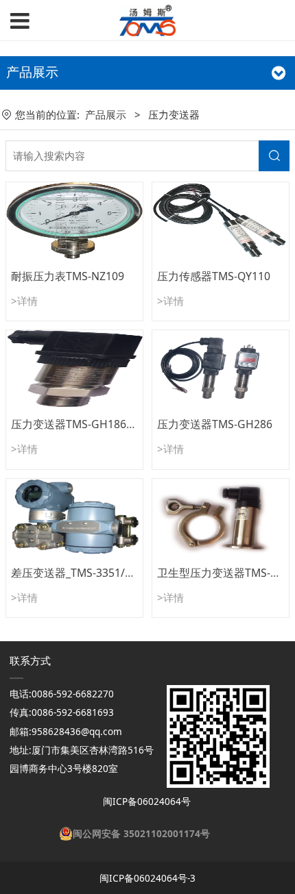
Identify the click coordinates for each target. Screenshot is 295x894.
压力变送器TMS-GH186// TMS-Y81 (96, 424)
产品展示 (105, 114)
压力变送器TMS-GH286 (214, 424)
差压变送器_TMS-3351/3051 (80, 572)
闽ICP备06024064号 (145, 801)
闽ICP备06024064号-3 (147, 878)
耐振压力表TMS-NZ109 (67, 276)
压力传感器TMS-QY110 (213, 276)
